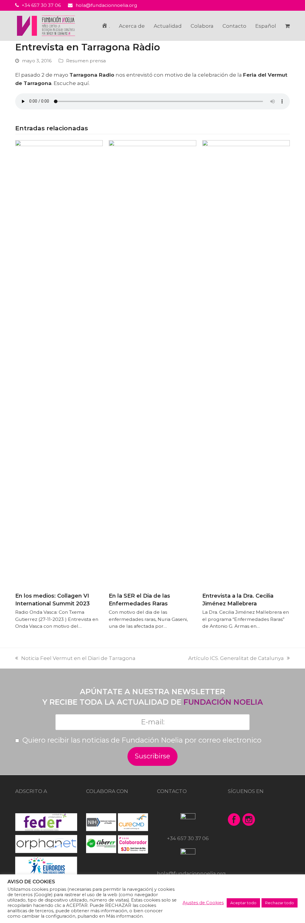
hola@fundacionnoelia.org (106, 5)
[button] (287, 25)
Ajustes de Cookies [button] (203, 902)
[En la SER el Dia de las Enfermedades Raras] (152, 364)
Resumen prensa (86, 61)
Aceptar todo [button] (243, 902)
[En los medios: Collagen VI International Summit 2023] (59, 364)
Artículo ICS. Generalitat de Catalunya (239, 658)
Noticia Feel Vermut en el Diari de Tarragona (78, 658)
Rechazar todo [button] (279, 902)
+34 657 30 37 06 (41, 5)
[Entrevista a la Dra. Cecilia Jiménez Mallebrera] (246, 364)
